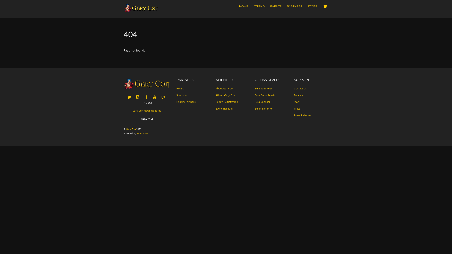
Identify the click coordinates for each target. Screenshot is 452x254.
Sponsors (181, 95)
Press (297, 108)
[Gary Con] (141, 11)
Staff (296, 102)
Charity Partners (186, 102)
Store (312, 6)
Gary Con (131, 129)
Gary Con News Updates (146, 110)
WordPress (142, 133)
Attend (259, 6)
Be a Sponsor (262, 102)
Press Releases (302, 115)
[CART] (324, 6)
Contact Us (300, 88)
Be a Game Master (265, 95)
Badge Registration (227, 102)
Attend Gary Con (225, 95)
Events (276, 6)
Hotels (180, 88)
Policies (298, 95)
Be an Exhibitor (264, 108)
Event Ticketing (224, 108)
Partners (294, 6)
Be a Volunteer (263, 88)
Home (243, 6)
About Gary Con (225, 88)
